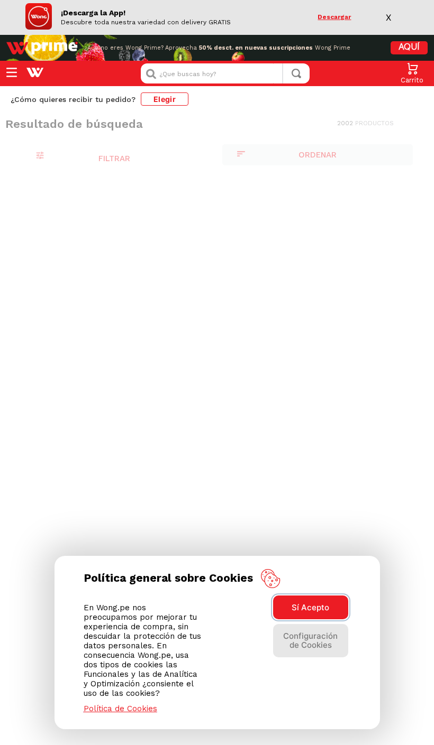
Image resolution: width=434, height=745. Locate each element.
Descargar (334, 17)
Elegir (164, 99)
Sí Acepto (310, 607)
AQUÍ (409, 47)
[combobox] (225, 73)
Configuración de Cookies (310, 640)
